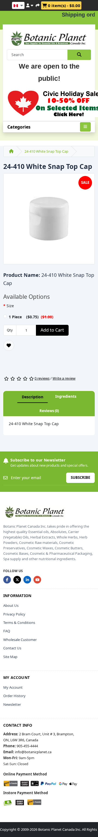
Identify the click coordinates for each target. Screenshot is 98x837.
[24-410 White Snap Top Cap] (49, 220)
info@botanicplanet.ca (33, 751)
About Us (11, 605)
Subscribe (80, 477)
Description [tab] (32, 396)
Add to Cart (52, 330)
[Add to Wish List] (8, 345)
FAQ (6, 630)
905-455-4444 (27, 745)
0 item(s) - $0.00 (63, 5)
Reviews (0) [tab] (49, 410)
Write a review (64, 378)
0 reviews (42, 378)
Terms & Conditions (19, 622)
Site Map (10, 656)
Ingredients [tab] (65, 396)
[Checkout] (37, 4)
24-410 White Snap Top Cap (46, 151)
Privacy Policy (14, 614)
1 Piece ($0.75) (31, 316)
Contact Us (12, 648)
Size (10, 305)
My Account (13, 687)
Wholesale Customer (20, 639)
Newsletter (12, 704)
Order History (14, 695)
